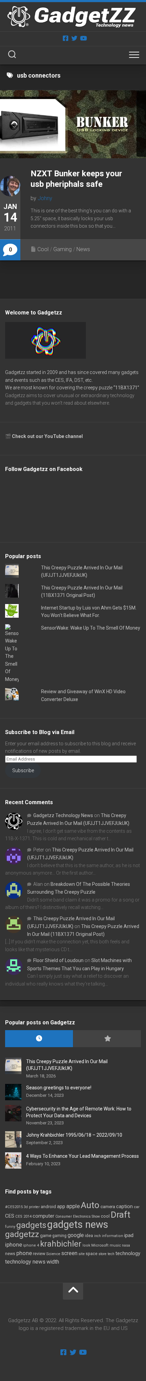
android (48, 1206)
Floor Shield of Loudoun (58, 960)
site (81, 1254)
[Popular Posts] (107, 1038)
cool (105, 1216)
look (86, 1245)
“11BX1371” (126, 387)
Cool (43, 249)
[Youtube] (83, 38)
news (10, 1253)
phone (24, 1253)
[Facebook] (65, 38)
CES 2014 (23, 1216)
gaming (59, 1235)
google (76, 1235)
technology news (25, 1261)
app (61, 1206)
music (115, 1245)
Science (53, 1253)
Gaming (62, 249)
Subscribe (23, 770)
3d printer (32, 1207)
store (102, 1254)
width (53, 1261)
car (137, 1206)
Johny (45, 198)
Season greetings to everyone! (58, 1087)
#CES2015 (14, 1207)
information (112, 1236)
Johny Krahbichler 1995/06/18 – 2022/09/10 (74, 1135)
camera (108, 1206)
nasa (126, 1245)
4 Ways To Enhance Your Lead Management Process (82, 1156)
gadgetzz (22, 1234)
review (39, 1253)
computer (43, 1216)
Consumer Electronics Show (77, 1216)
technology (127, 1253)
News (83, 249)
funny (10, 1226)
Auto (90, 1205)
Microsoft (100, 1245)
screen (69, 1253)
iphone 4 (31, 1245)
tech (111, 1254)
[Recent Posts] (39, 1038)
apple (73, 1206)
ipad (128, 1235)
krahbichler (60, 1244)
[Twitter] (74, 38)
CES (9, 1216)
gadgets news (77, 1224)
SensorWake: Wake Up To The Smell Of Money (90, 628)
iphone (13, 1244)
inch (97, 1236)
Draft (120, 1214)
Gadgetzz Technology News (63, 815)
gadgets (31, 1225)
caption (124, 1206)
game (45, 1235)
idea (89, 1235)
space (91, 1253)
